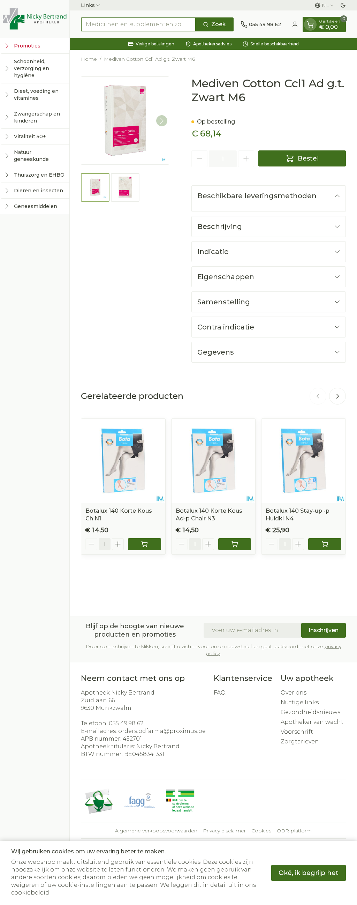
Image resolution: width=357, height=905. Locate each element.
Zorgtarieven (300, 741)
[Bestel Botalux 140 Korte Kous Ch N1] (144, 544)
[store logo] (35, 18)
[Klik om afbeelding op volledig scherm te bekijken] (125, 120)
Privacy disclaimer (224, 831)
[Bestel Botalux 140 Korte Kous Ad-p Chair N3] (234, 544)
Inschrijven (324, 630)
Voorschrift (297, 731)
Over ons (293, 692)
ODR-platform (294, 831)
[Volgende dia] (337, 396)
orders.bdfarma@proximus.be (162, 731)
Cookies (261, 831)
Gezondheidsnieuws (310, 712)
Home (89, 59)
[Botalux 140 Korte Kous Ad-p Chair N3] (214, 461)
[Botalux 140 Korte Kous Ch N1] (123, 461)
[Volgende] (161, 120)
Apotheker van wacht (312, 722)
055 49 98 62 (126, 723)
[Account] (294, 24)
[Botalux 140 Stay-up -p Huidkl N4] (303, 461)
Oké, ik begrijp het (309, 873)
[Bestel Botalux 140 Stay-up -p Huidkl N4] (324, 544)
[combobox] (138, 24)
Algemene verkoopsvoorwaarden (156, 831)
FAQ (220, 692)
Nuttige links (300, 702)
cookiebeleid (30, 892)
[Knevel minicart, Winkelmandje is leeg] (310, 24)
